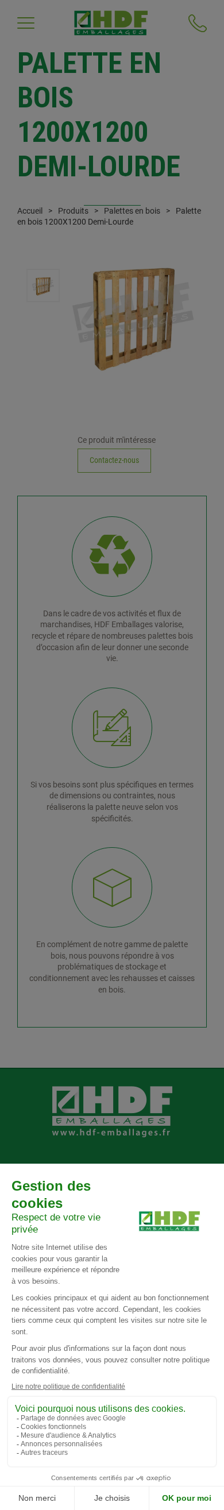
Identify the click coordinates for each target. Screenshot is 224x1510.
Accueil (30, 210)
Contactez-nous (114, 460)
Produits (73, 210)
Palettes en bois (132, 210)
